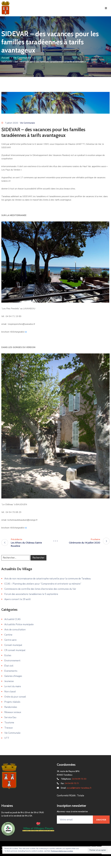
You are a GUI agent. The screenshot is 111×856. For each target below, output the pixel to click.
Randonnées (10, 707)
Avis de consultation (15, 629)
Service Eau (10, 717)
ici (26, 331)
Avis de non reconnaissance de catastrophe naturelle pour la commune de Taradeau (47, 578)
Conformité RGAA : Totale (70, 795)
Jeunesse (9, 681)
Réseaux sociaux (12, 712)
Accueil (5, 57)
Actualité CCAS (12, 619)
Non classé (10, 691)
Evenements (10, 670)
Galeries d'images (13, 676)
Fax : (70, 783)
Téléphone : (73, 779)
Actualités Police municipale (19, 624)
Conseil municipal (13, 645)
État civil (8, 665)
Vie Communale (22, 57)
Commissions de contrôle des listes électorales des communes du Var (40, 589)
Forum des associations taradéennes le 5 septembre (31, 594)
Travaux (8, 727)
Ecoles (7, 655)
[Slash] (55, 541)
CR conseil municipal (14, 650)
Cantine (8, 634)
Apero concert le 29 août (17, 599)
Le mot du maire (12, 686)
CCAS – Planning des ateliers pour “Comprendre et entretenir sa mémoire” (42, 583)
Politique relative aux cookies (62, 851)
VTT (6, 738)
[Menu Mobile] (106, 8)
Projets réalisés (12, 701)
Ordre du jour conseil (15, 696)
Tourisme (9, 722)
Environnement (12, 660)
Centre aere (10, 639)
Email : (76, 788)
